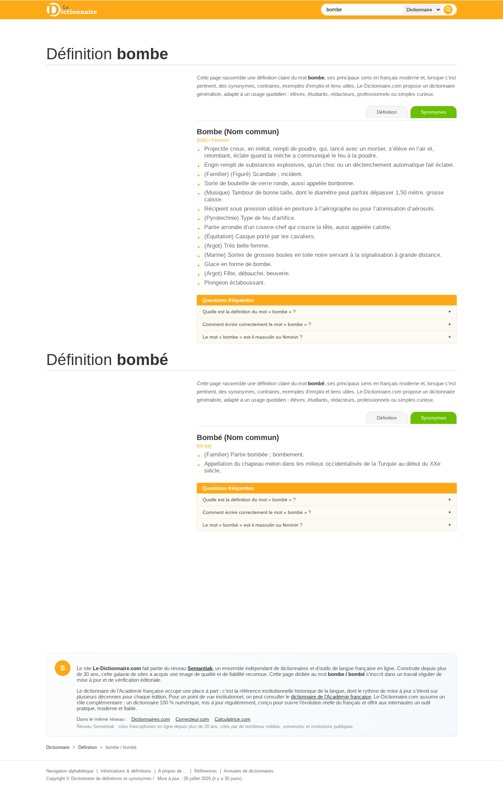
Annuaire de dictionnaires (249, 771)
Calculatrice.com (232, 719)
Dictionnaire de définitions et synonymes (111, 778)
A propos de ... (172, 771)
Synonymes (433, 112)
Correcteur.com (192, 719)
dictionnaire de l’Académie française (331, 697)
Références (205, 771)
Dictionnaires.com (150, 719)
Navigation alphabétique (69, 771)
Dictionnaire (57, 747)
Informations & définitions (126, 771)
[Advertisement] (114, 122)
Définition (87, 747)
